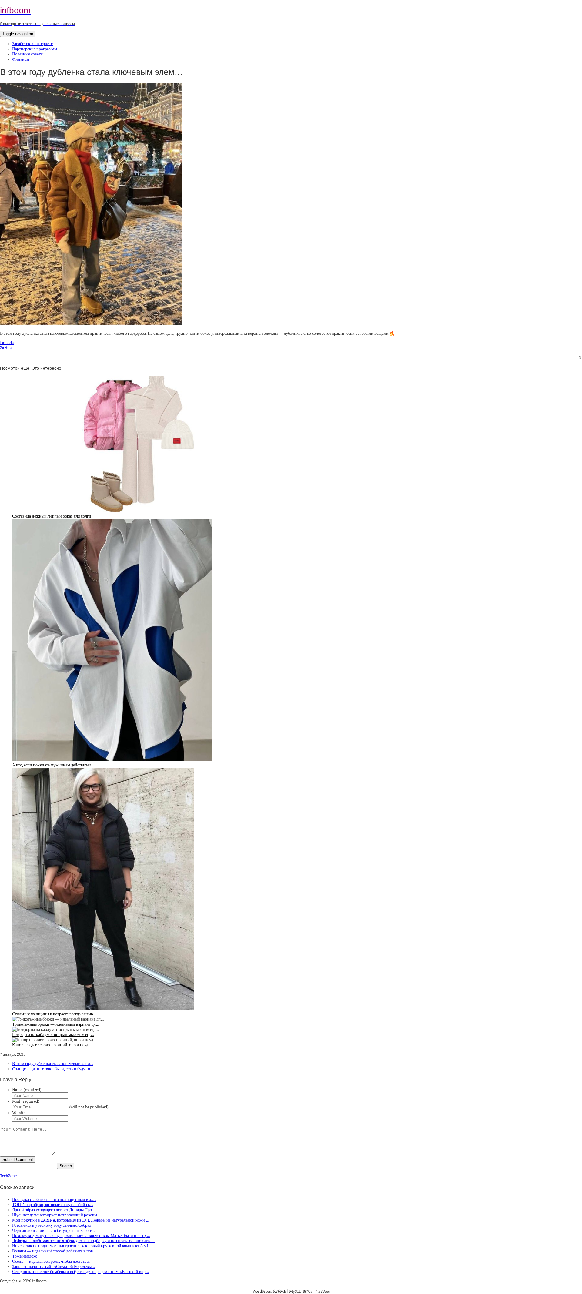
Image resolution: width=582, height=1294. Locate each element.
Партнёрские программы (34, 49)
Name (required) (27, 1089)
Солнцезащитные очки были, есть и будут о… (52, 1068)
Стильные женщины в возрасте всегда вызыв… (54, 1014)
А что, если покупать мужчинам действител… (53, 765)
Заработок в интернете (32, 43)
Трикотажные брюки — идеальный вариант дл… (55, 1024)
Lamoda (7, 342)
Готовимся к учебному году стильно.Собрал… (53, 1225)
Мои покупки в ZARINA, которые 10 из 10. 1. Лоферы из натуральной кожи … (80, 1220)
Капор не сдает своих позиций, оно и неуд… (52, 1045)
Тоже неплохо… (26, 1256)
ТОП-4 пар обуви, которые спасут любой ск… (52, 1204)
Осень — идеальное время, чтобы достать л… (52, 1261)
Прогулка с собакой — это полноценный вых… (54, 1199)
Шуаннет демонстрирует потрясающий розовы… (56, 1215)
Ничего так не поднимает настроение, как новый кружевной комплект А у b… (82, 1246)
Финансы (20, 59)
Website (18, 1112)
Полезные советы (27, 54)
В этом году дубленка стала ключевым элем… (52, 1063)
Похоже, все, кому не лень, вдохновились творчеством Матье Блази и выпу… (81, 1235)
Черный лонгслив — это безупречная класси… (54, 1230)
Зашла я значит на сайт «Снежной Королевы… (53, 1266)
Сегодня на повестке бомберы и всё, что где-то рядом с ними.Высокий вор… (80, 1271)
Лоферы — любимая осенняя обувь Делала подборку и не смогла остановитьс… (83, 1240)
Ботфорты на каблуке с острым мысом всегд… (53, 1034)
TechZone (8, 1175)
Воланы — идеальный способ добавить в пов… (54, 1251)
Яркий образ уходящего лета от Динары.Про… (53, 1209)
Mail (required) (25, 1101)
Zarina (6, 347)
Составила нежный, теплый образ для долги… (53, 516)
